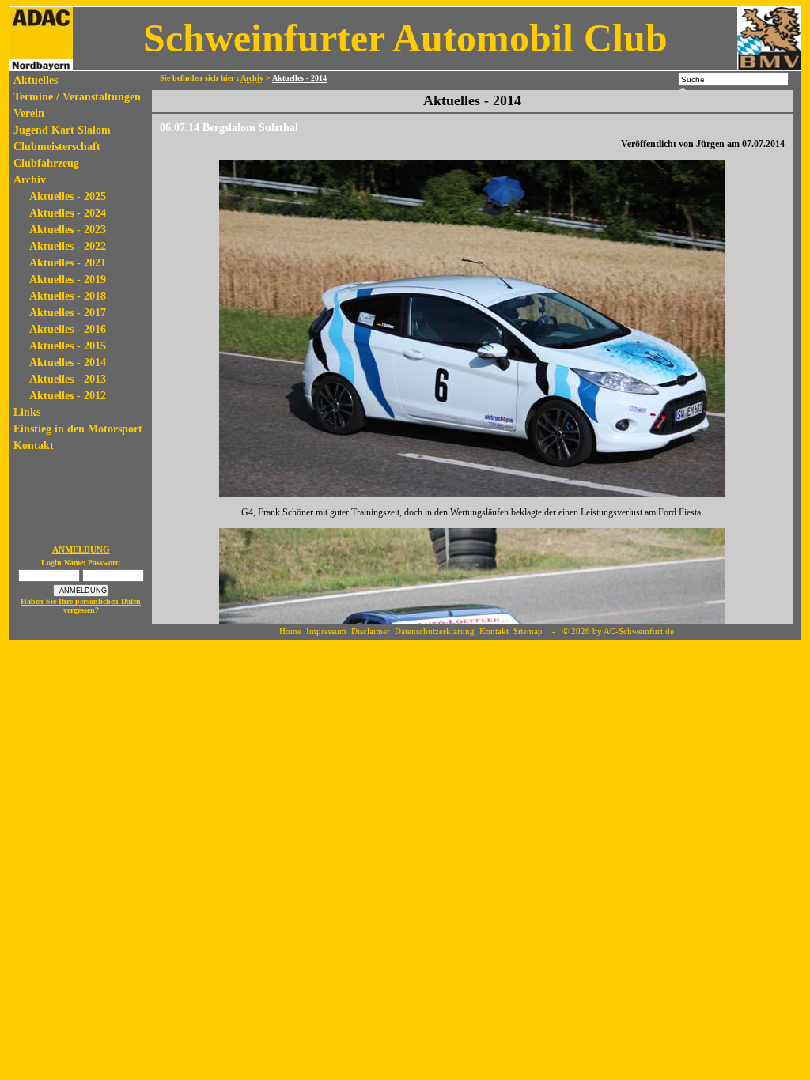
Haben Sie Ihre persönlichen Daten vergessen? (81, 605)
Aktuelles (35, 80)
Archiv (29, 180)
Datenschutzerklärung (435, 631)
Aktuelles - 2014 (67, 362)
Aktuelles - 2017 (67, 313)
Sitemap (528, 631)
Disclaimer (370, 631)
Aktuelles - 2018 (67, 296)
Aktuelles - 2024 (67, 213)
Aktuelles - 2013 (67, 379)
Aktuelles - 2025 (67, 196)
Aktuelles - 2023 (67, 230)
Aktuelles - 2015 (67, 346)
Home (290, 631)
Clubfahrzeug (46, 163)
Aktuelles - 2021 (67, 263)
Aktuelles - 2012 (67, 396)
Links (26, 412)
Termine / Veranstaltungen (77, 97)
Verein (28, 113)
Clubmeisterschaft (56, 147)
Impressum (326, 631)
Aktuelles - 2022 (67, 246)
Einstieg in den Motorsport (77, 429)
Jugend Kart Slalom (62, 130)
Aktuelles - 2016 (67, 329)
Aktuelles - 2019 (67, 279)
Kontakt (33, 445)
